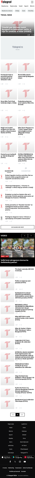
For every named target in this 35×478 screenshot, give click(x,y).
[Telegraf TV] (25, 461)
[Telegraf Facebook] (10, 461)
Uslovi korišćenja (27, 467)
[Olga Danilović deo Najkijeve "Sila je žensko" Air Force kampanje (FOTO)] (7, 380)
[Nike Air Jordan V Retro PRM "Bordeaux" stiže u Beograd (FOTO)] (7, 333)
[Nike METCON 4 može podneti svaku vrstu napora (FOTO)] (7, 321)
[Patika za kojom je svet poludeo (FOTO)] (7, 285)
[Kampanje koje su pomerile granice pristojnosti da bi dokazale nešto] (9, 67)
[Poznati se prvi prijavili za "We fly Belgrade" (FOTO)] (9, 146)
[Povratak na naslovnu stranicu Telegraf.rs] (6, 2)
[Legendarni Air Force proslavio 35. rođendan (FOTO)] (7, 345)
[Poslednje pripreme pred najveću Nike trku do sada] (26, 93)
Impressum (18, 467)
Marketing (11, 467)
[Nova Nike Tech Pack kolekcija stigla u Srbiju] (9, 93)
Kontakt (23, 471)
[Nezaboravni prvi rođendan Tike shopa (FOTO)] (7, 404)
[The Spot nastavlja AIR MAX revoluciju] (7, 273)
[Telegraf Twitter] (15, 461)
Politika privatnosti (14, 471)
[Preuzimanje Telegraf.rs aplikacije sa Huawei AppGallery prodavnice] (29, 457)
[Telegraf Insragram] (20, 461)
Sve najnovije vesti (17, 227)
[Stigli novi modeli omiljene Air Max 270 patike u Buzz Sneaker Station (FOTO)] (9, 120)
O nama (5, 467)
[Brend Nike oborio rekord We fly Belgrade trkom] (26, 67)
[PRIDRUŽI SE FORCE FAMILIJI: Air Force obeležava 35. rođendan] (7, 368)
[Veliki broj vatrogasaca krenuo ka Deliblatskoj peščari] (17, 248)
